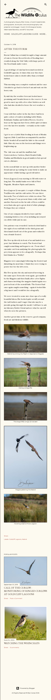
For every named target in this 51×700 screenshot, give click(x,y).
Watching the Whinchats (21, 643)
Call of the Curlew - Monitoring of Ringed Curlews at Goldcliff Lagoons (25, 591)
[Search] (45, 3)
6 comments (14, 647)
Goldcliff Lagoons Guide (24, 34)
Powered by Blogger (27, 688)
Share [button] (6, 536)
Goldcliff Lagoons (15, 539)
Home (7, 34)
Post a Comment (16, 598)
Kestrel (24, 539)
